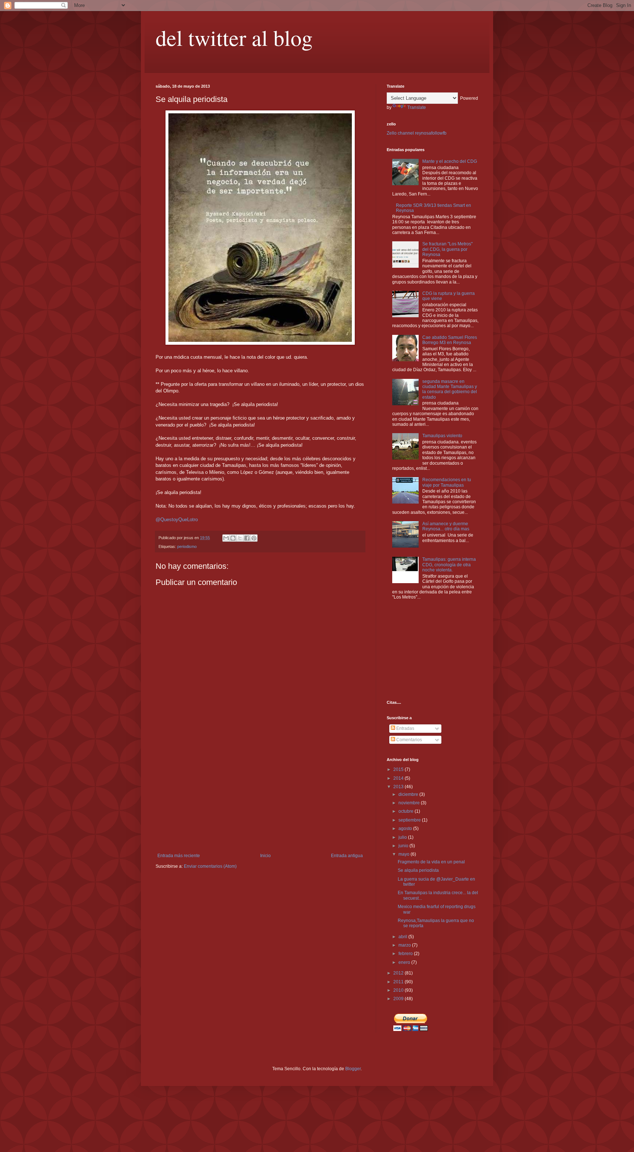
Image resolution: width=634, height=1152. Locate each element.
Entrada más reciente (178, 855)
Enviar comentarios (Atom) (210, 866)
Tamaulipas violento (442, 435)
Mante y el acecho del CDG (449, 161)
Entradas (404, 728)
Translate (416, 107)
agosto (405, 828)
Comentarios (408, 739)
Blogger (353, 1068)
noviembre (409, 802)
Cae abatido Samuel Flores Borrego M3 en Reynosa (449, 340)
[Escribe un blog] (233, 538)
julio (403, 837)
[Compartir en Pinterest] (254, 538)
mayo (404, 854)
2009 (399, 998)
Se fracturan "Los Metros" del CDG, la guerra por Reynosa (447, 249)
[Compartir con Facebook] (247, 538)
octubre (406, 811)
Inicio (265, 855)
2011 (399, 981)
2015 (399, 769)
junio (403, 845)
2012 (399, 973)
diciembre (408, 794)
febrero (406, 953)
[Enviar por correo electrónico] (226, 538)
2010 (399, 990)
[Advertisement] (260, 798)
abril (403, 936)
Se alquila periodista (418, 870)
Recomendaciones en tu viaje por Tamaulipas (446, 482)
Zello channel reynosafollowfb (417, 133)
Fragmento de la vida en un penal (431, 861)
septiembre (410, 820)
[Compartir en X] (240, 538)
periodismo (187, 546)
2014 (399, 778)
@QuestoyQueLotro (177, 519)
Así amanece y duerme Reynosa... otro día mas (445, 526)
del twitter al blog (234, 37)
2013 (399, 786)
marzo (405, 945)
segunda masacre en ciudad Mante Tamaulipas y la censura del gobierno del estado (449, 389)
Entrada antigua (347, 855)
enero (404, 962)
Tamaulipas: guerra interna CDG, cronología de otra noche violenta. (449, 565)
